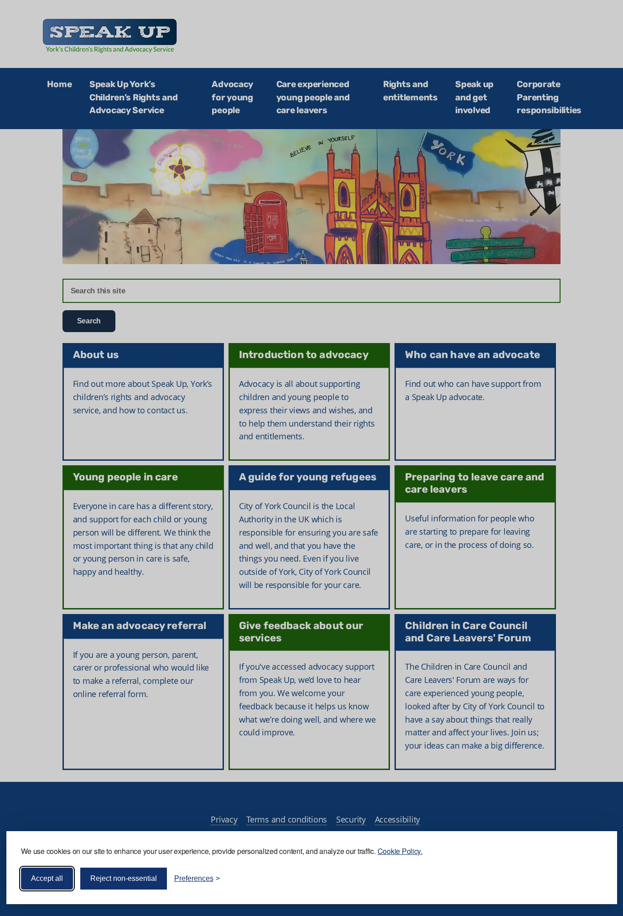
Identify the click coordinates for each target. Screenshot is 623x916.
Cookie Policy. (400, 851)
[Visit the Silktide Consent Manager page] (597, 878)
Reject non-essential (123, 878)
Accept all (47, 878)
